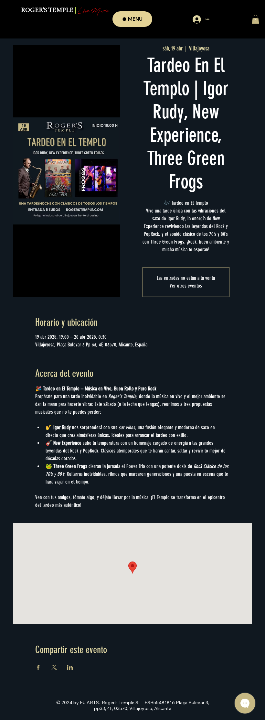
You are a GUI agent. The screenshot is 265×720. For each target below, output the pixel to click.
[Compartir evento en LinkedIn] (70, 667)
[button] (255, 19)
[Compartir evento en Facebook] (38, 667)
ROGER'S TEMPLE (65, 10)
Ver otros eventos (186, 286)
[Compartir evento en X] (54, 667)
